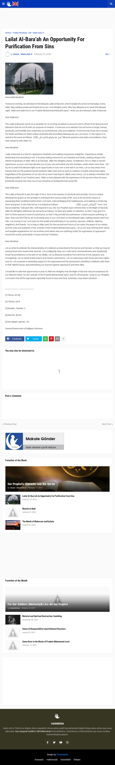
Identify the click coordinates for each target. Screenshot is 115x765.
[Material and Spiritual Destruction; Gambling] (12, 620)
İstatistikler (65, 759)
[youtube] (60, 742)
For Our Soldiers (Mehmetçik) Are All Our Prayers (38, 604)
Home (8, 33)
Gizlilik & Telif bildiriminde (39, 731)
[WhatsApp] (45, 338)
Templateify (62, 754)
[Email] (57, 338)
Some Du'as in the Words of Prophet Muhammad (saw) (46, 641)
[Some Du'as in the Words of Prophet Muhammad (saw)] (12, 645)
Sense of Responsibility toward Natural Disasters (44, 629)
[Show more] (63, 338)
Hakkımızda (52, 759)
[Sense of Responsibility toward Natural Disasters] (12, 632)
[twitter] (54, 742)
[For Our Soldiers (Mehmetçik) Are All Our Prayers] (57, 599)
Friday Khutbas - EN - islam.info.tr (28, 33)
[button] (3, 3)
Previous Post (10, 424)
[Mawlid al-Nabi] (12, 512)
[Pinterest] (51, 338)
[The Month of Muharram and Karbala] (12, 525)
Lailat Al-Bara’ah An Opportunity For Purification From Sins (48, 496)
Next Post (106, 424)
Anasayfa (39, 759)
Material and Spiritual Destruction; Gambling (42, 616)
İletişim (77, 759)
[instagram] (67, 742)
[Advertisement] (57, 681)
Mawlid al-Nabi (29, 508)
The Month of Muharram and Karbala (38, 521)
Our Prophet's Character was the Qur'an (31, 484)
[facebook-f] (47, 742)
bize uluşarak (21, 731)
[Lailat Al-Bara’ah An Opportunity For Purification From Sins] (12, 499)
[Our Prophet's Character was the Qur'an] (57, 479)
